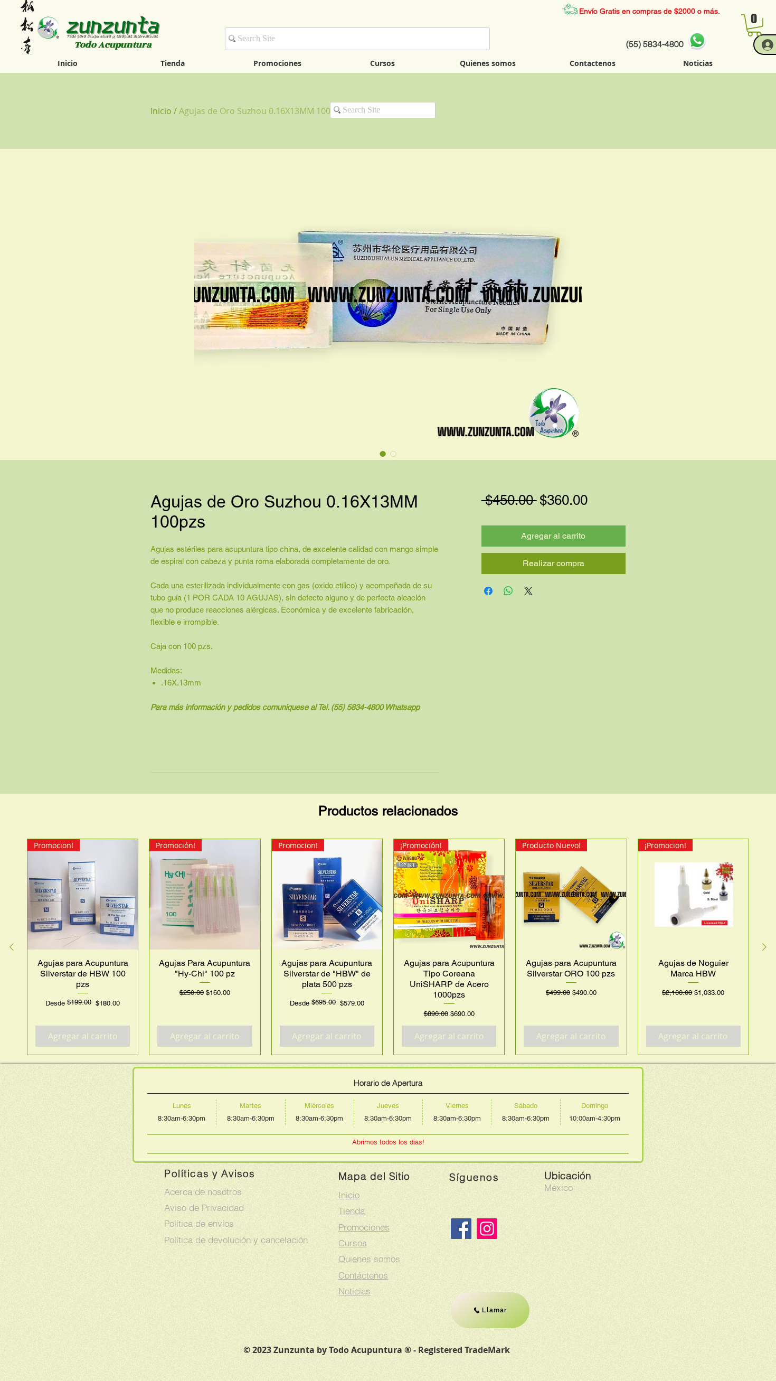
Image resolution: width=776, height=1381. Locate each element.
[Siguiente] (764, 947)
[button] (754, 25)
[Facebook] (461, 1228)
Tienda (351, 1210)
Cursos (352, 1242)
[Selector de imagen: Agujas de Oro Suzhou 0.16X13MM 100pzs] (382, 453)
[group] (388, 947)
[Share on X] (528, 591)
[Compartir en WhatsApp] (508, 591)
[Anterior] (11, 947)
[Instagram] (487, 1228)
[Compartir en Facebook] (488, 591)
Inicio (161, 111)
